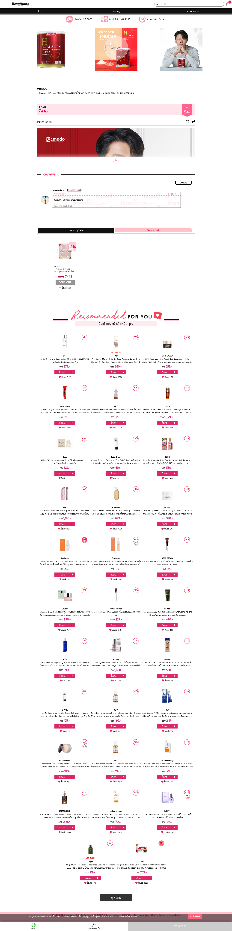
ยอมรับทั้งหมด (195, 916)
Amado (42, 88)
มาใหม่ (39, 11)
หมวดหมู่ (116, 11)
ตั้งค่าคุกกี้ (86, 916)
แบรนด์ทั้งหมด (193, 11)
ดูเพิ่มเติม (116, 897)
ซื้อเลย (62, 372)
